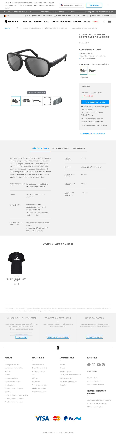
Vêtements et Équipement (32, 28)
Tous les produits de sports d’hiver (16, 395)
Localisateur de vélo (11, 378)
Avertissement (9, 385)
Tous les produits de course (14, 399)
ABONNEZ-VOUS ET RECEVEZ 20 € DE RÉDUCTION (58, 12)
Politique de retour (38, 371)
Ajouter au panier (96, 102)
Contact (35, 378)
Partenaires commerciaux (68, 382)
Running (37, 21)
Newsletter (36, 382)
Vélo (25, 21)
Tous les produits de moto (13, 402)
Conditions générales (39, 392)
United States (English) (72, 5)
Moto (46, 21)
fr (8, 16)
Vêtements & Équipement (61, 21)
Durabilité (63, 385)
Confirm (94, 5)
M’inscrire (21, 337)
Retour (7, 28)
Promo (95, 21)
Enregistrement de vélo (12, 382)
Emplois (62, 368)
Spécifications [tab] (40, 148)
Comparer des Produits (93, 133)
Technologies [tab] (60, 148)
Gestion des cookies (39, 388)
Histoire (62, 365)
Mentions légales (65, 371)
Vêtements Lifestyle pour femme (56, 28)
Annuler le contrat (38, 365)
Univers (86, 21)
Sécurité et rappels (66, 378)
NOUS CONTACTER (94, 337)
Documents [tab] (78, 148)
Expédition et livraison (39, 368)
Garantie (8, 375)
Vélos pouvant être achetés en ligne (17, 12)
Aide (33, 375)
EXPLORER (77, 21)
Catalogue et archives (12, 365)
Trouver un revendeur (58, 337)
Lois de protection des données (70, 375)
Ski (30, 21)
